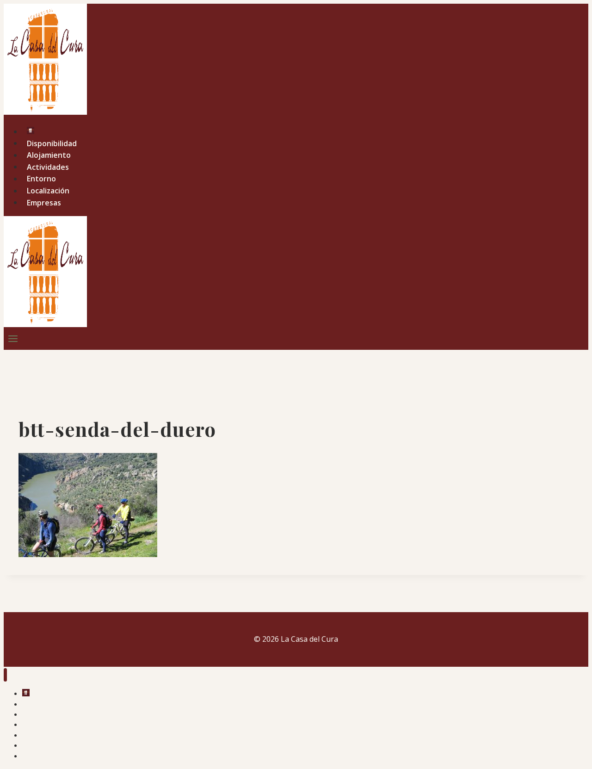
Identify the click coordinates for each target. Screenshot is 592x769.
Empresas (44, 202)
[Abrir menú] (13, 339)
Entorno (41, 179)
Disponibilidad (52, 143)
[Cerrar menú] (5, 675)
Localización (48, 191)
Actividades (48, 166)
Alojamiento (49, 155)
